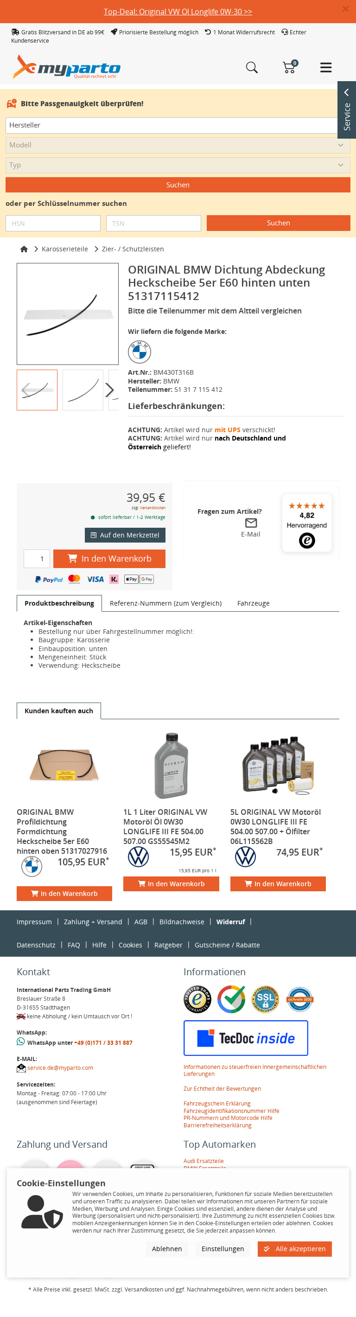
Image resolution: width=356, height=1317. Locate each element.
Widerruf (230, 921)
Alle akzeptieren (300, 1248)
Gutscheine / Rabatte (227, 944)
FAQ (74, 944)
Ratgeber (168, 944)
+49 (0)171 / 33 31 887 (103, 1043)
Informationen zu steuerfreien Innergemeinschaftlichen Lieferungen (255, 1070)
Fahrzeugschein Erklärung (217, 1103)
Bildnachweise (181, 921)
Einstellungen (223, 1248)
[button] (349, 9)
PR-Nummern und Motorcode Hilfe (228, 1118)
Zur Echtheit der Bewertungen (222, 1089)
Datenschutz (36, 944)
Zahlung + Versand (93, 921)
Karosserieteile (65, 248)
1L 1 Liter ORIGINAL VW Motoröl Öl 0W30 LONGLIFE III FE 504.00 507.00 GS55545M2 (165, 826)
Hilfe (99, 944)
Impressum (34, 921)
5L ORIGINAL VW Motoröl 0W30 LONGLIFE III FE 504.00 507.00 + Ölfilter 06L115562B (275, 826)
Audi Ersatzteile (204, 1161)
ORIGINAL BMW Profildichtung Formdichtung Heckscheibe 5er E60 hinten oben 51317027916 (62, 831)
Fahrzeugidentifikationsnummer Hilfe (232, 1111)
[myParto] (66, 66)
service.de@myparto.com (60, 1068)
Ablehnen (167, 1248)
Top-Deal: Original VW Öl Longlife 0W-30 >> (178, 11)
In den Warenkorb (117, 558)
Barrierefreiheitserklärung (218, 1125)
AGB (140, 921)
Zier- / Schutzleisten (133, 248)
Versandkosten (152, 507)
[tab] (59, 603)
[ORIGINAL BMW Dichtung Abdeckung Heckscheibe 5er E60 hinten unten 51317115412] (67, 314)
